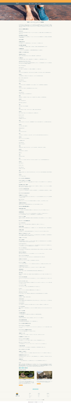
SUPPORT (30, 393)
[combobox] (31, 402)
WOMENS (32, 3)
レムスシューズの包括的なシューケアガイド (25, 379)
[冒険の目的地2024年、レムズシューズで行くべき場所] (44, 375)
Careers (29, 397)
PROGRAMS (48, 393)
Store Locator (51, 0)
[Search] (52, 3)
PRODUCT (39, 393)
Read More (38, 383)
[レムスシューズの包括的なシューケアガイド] (26, 375)
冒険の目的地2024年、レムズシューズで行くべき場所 (44, 379)
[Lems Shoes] (17, 394)
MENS (29, 3)
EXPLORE (36, 3)
